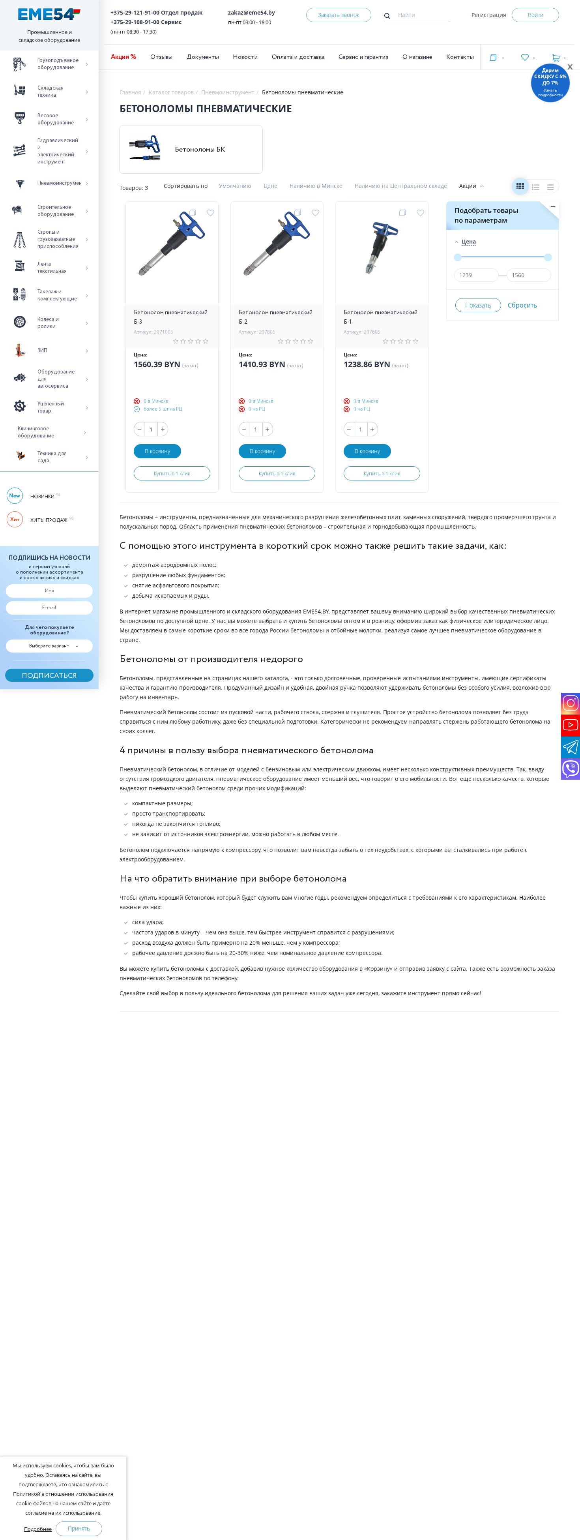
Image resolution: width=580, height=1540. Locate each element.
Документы (203, 57)
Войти (535, 15)
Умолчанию (235, 185)
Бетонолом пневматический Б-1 (380, 317)
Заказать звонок (338, 15)
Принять (79, 1528)
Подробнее (38, 1528)
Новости (245, 57)
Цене (270, 185)
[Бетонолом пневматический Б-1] (382, 257)
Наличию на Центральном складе (401, 185)
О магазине (417, 57)
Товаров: (131, 187)
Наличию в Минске (316, 185)
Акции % (124, 57)
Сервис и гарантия (363, 57)
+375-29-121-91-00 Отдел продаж (156, 12)
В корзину (157, 451)
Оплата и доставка (298, 57)
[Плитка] (520, 188)
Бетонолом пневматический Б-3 (171, 317)
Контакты (460, 57)
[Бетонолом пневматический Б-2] (277, 257)
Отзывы (161, 57)
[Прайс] (551, 188)
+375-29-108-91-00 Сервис (145, 22)
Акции (467, 185)
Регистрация (488, 15)
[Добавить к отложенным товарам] (212, 213)
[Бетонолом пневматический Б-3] (172, 257)
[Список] (535, 188)
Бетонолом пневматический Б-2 (275, 317)
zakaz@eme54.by (251, 12)
